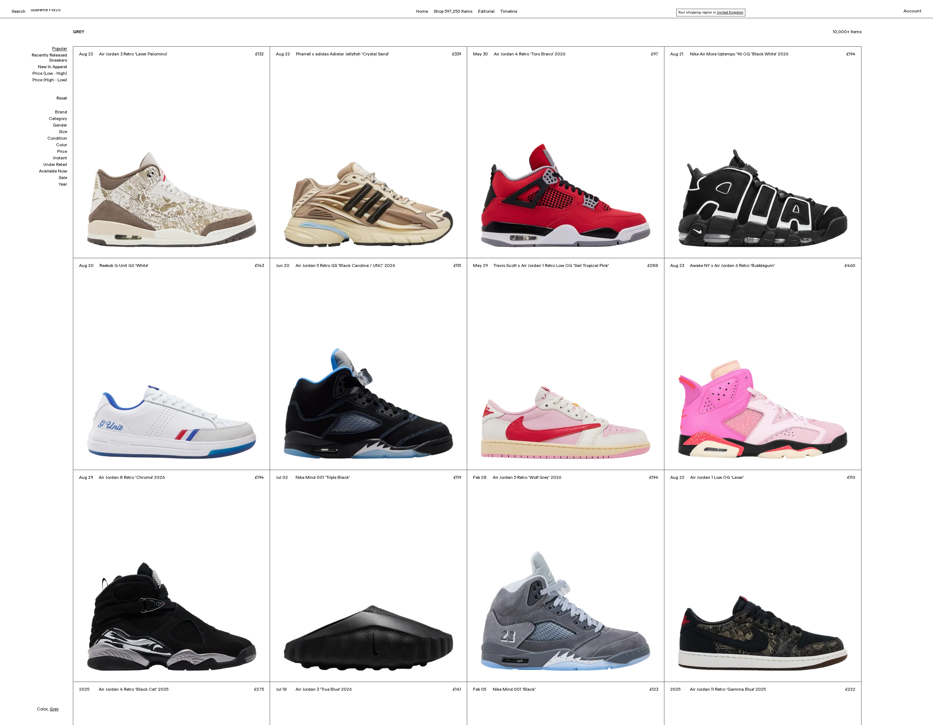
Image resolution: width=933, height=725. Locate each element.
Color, (42, 709)
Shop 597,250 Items (453, 11)
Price (62, 152)
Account (912, 11)
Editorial (486, 11)
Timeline (508, 11)
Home (422, 11)
